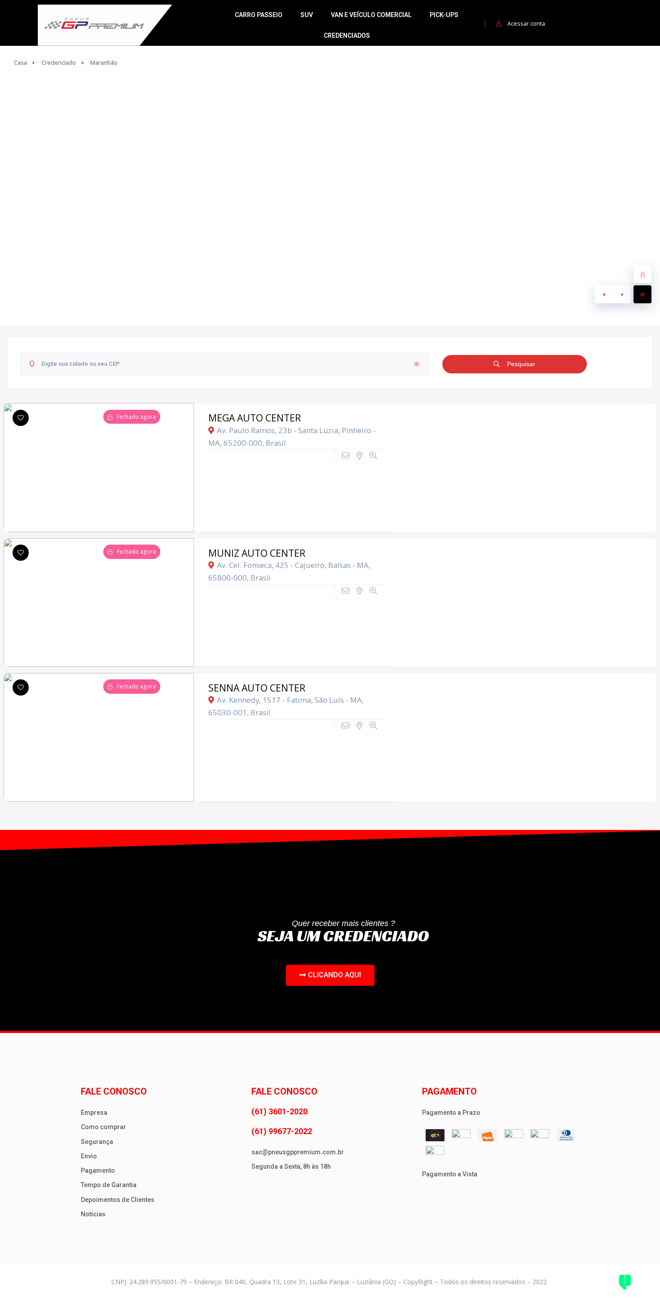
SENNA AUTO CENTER (256, 688)
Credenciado (58, 62)
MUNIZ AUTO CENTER (256, 553)
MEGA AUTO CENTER (254, 418)
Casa (20, 62)
